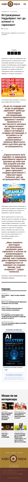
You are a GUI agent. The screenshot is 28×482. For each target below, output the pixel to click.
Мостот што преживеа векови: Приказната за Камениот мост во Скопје (14, 302)
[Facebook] (8, 53)
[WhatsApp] (19, 53)
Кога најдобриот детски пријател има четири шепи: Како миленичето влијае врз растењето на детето (13, 316)
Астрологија (4, 432)
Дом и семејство (5, 313)
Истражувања (13, 11)
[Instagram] (14, 466)
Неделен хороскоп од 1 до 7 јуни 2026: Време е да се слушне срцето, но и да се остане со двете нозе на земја (20, 438)
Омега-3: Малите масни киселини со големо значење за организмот (12, 309)
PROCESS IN (11, 470)
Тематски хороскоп (19, 432)
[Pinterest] (15, 53)
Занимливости (5, 11)
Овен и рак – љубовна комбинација (5, 435)
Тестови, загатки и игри (7, 321)
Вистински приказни (6, 300)
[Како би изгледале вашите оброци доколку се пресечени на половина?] (7, 406)
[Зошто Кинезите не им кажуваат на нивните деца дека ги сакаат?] (20, 406)
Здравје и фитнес (5, 306)
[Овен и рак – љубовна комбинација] (7, 426)
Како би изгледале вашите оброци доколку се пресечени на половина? (6, 416)
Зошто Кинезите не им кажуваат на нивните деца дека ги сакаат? (19, 415)
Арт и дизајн (4, 411)
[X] (12, 53)
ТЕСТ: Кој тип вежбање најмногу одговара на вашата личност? (13, 324)
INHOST (21, 473)
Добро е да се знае (19, 411)
